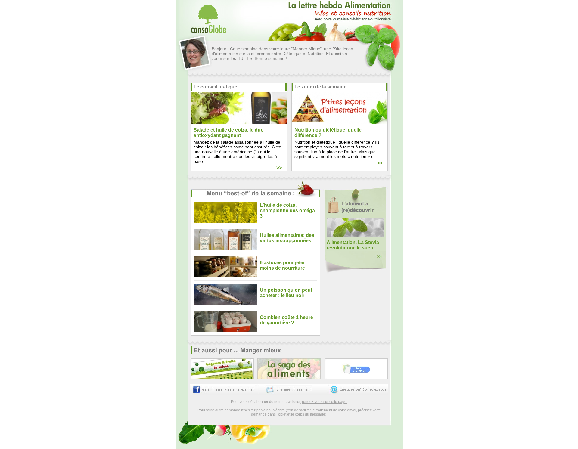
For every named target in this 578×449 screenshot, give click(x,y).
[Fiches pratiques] (356, 368)
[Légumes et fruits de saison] (222, 368)
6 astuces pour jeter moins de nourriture (282, 265)
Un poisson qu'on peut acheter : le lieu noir (286, 292)
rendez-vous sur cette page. (324, 402)
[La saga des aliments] (289, 368)
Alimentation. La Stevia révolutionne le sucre (353, 245)
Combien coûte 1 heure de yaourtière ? (286, 320)
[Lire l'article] (227, 212)
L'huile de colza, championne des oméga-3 (288, 210)
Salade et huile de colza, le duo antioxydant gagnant (229, 132)
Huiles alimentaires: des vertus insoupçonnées (287, 238)
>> (279, 167)
